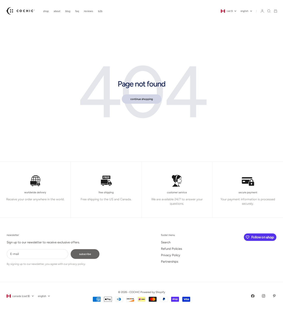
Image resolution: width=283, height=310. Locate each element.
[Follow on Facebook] (253, 296)
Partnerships (169, 261)
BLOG (67, 11)
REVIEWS (88, 11)
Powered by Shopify (152, 292)
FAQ (77, 11)
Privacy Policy (170, 255)
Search (166, 242)
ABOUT (57, 11)
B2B (100, 11)
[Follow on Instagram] (263, 296)
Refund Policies (171, 249)
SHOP (46, 11)
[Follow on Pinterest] (274, 296)
